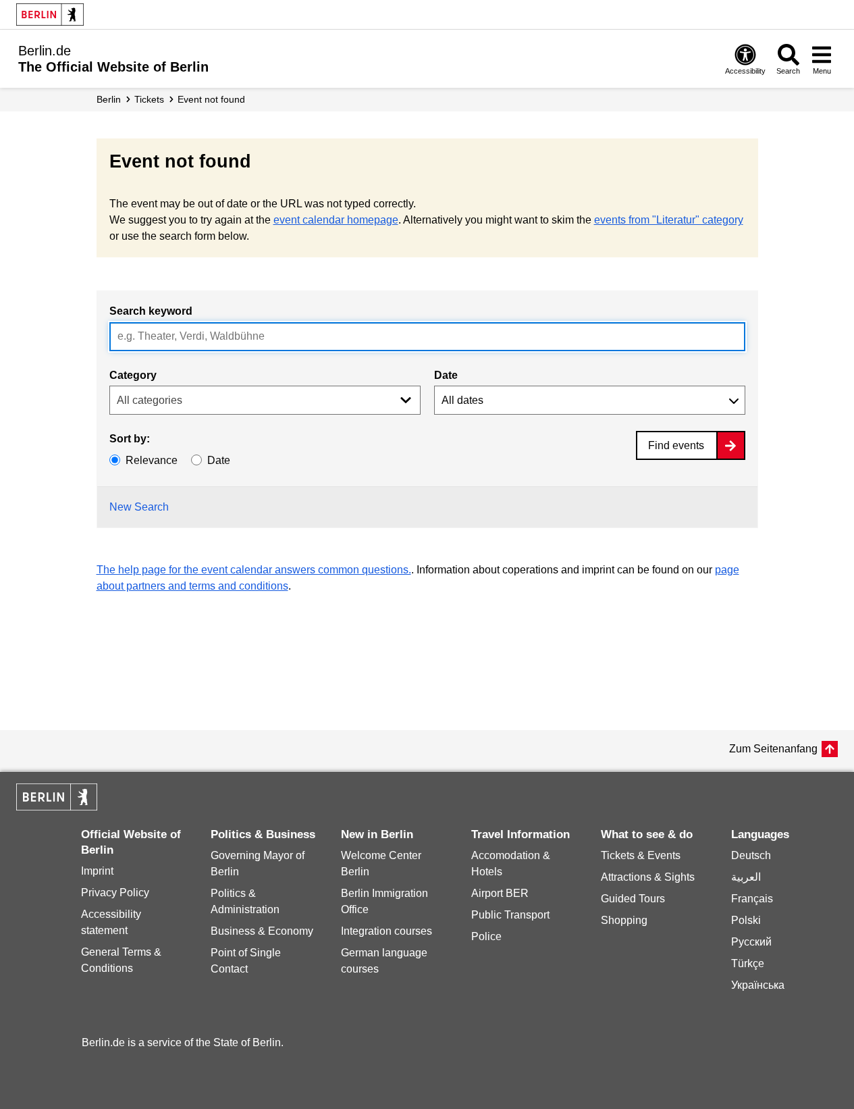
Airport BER (500, 893)
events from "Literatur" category (668, 220)
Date (446, 375)
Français (752, 898)
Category (133, 375)
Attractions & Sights (648, 877)
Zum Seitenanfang (773, 748)
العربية (746, 877)
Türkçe (747, 963)
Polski (746, 920)
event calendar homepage (335, 220)
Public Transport (510, 915)
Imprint (97, 871)
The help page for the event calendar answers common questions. (254, 569)
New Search (139, 507)
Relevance (152, 460)
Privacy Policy (115, 892)
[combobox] (427, 336)
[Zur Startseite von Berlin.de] (56, 807)
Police (486, 936)
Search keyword (150, 311)
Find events (676, 445)
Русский (751, 942)
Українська (757, 985)
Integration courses (386, 931)
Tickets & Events (640, 855)
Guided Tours (633, 898)
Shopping (624, 920)
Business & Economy (262, 931)
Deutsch (751, 855)
